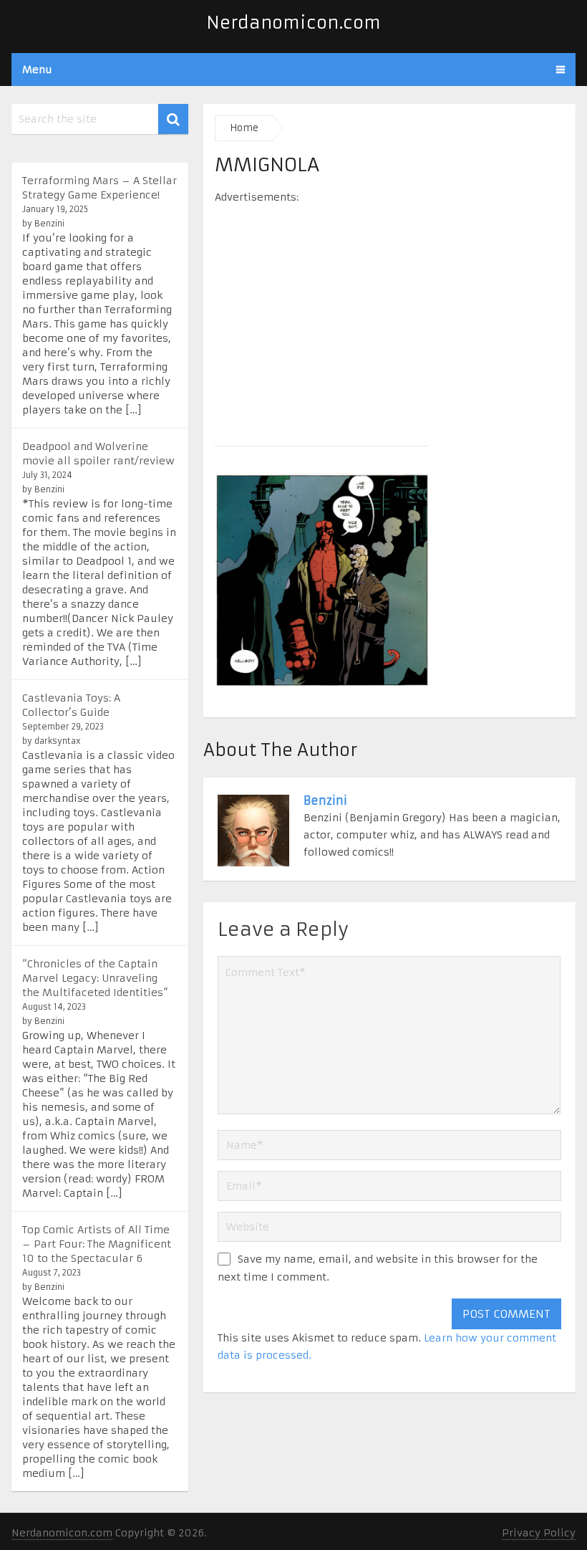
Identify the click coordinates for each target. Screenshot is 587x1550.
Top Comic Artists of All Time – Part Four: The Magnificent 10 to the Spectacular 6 (96, 1244)
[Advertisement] (389, 320)
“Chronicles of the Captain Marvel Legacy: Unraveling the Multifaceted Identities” (95, 978)
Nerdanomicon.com (293, 23)
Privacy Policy (539, 1532)
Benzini (325, 800)
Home (244, 128)
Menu (37, 69)
